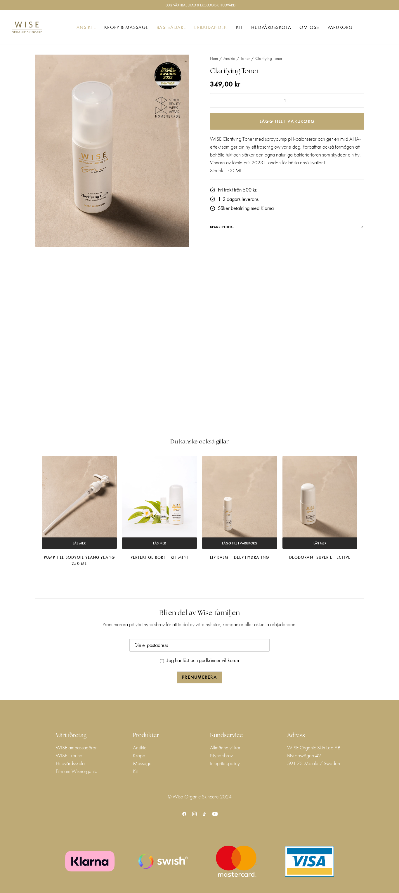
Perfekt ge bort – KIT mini (159, 557)
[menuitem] (86, 27)
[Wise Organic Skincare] (26, 27)
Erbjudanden (211, 27)
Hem (214, 58)
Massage (142, 763)
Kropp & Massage (126, 27)
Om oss (309, 27)
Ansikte (86, 27)
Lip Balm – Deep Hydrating (239, 557)
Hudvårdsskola (271, 27)
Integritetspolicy (225, 763)
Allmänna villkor (225, 747)
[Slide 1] (112, 327)
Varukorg (340, 27)
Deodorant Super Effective (320, 557)
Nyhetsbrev (221, 755)
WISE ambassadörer (76, 747)
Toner (245, 58)
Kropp (139, 755)
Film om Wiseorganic (76, 771)
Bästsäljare (171, 27)
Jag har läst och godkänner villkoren (203, 660)
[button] (112, 151)
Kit (239, 27)
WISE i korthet (69, 755)
